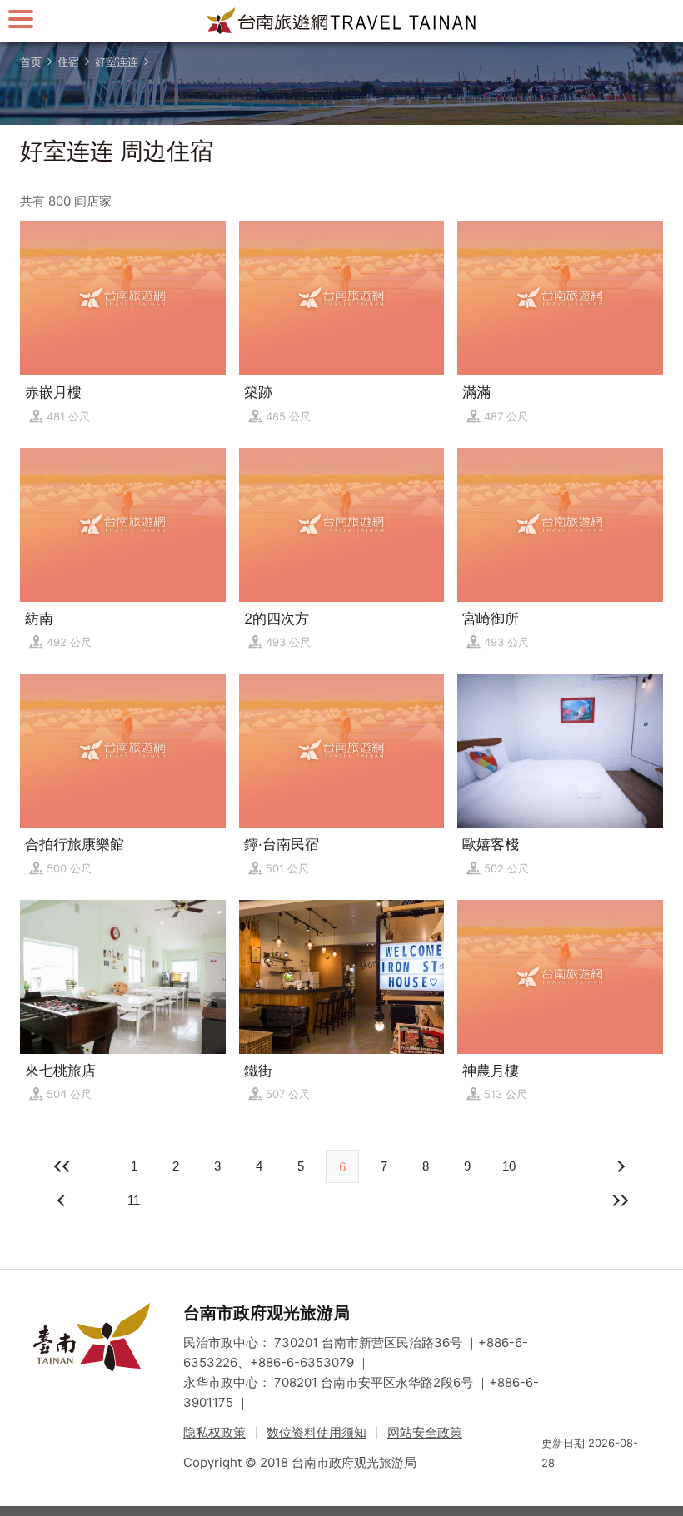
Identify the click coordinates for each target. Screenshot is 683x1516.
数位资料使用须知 (316, 1432)
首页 (31, 61)
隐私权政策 (214, 1432)
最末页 (619, 1200)
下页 (63, 1200)
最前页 (63, 1166)
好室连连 (116, 61)
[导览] (21, 18)
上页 (619, 1166)
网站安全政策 (424, 1432)
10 (509, 1166)
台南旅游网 (341, 20)
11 (133, 1200)
